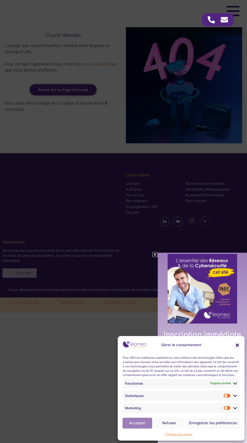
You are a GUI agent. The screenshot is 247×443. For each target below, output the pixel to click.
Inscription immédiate (202, 335)
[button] (237, 345)
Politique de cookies (178, 434)
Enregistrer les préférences (213, 423)
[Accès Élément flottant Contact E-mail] (224, 19)
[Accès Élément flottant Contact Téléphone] (211, 19)
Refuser (169, 423)
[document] (123, 221)
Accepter (137, 423)
